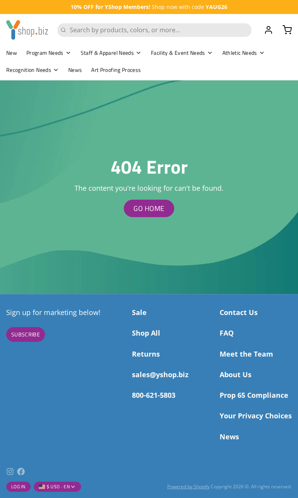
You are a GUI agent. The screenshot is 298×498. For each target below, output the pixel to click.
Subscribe (25, 334)
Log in (18, 486)
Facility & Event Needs (178, 53)
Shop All (146, 333)
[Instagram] (10, 471)
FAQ (227, 333)
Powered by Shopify (188, 486)
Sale (139, 312)
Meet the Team (246, 354)
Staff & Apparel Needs (107, 53)
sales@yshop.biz (160, 374)
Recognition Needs (28, 70)
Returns (146, 354)
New (11, 53)
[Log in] (265, 30)
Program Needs (45, 53)
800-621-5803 (153, 395)
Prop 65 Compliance (254, 395)
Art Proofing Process (116, 70)
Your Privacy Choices (256, 415)
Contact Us (239, 312)
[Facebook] (21, 471)
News (75, 70)
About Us (235, 374)
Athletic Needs (239, 53)
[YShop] (27, 30)
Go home (148, 208)
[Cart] (284, 30)
